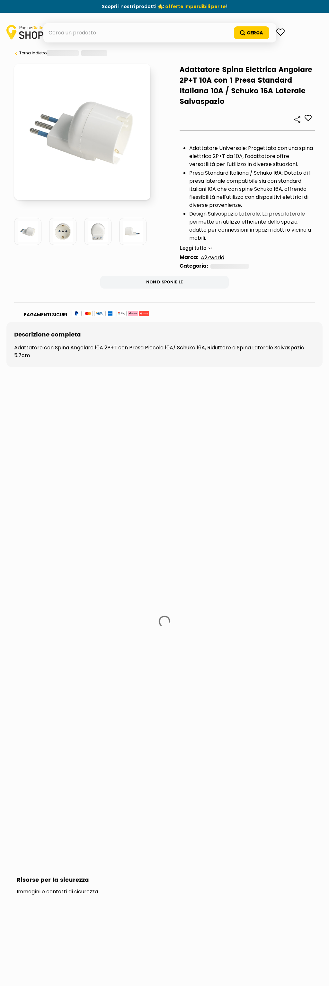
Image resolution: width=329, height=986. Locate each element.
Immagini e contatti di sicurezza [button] (57, 564)
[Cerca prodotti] (290, 52)
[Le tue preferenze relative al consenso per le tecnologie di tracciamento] (318, 975)
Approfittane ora (194, 6)
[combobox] (165, 52)
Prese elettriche (65, 373)
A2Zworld (47, 365)
